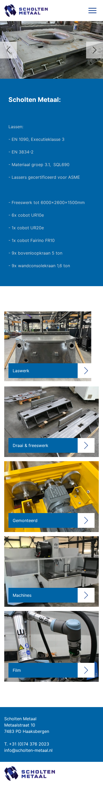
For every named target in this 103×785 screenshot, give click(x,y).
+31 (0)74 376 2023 (29, 744)
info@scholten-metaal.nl (28, 750)
